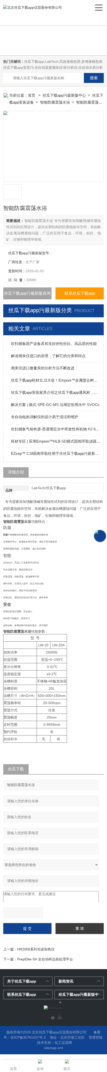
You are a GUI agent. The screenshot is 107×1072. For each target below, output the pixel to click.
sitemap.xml (53, 1048)
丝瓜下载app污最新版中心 (64, 95)
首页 (32, 95)
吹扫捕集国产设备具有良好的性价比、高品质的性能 (54, 343)
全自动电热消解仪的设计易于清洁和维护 (44, 417)
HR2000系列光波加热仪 (35, 949)
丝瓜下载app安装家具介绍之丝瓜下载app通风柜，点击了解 (56, 392)
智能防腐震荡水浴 (55, 102)
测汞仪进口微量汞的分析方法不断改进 (42, 368)
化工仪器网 (63, 1043)
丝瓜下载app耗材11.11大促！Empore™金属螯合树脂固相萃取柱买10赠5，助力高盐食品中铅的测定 (56, 380)
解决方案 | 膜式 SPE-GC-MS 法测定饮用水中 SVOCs (55, 404)
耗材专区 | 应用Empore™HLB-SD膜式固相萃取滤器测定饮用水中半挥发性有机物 (56, 441)
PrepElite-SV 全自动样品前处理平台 (45, 959)
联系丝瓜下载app (79, 293)
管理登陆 (96, 1037)
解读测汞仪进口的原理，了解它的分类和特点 (48, 356)
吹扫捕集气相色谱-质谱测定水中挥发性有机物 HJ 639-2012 (56, 429)
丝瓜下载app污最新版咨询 (27, 293)
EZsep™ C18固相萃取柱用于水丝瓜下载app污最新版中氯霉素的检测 (56, 453)
